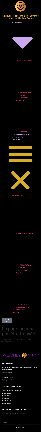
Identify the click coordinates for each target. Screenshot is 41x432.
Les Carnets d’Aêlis (18, 137)
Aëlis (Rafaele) (25, 92)
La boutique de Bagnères (20, 134)
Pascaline (24, 98)
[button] (20, 167)
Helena (22, 95)
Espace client (16, 139)
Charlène (23, 132)
